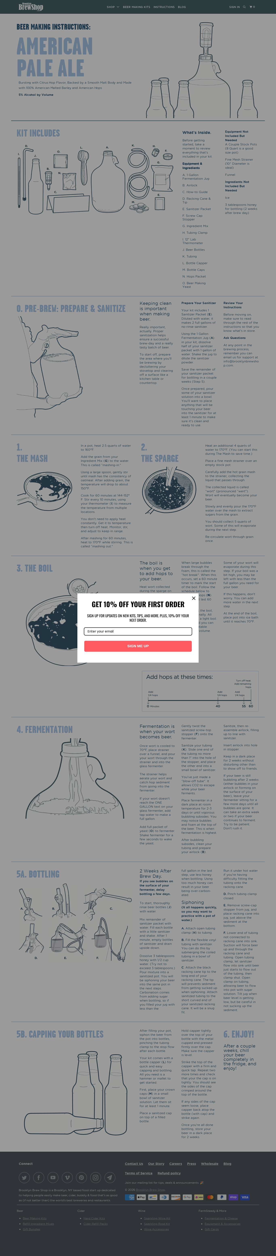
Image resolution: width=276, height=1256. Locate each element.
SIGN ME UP (138, 646)
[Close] (194, 598)
